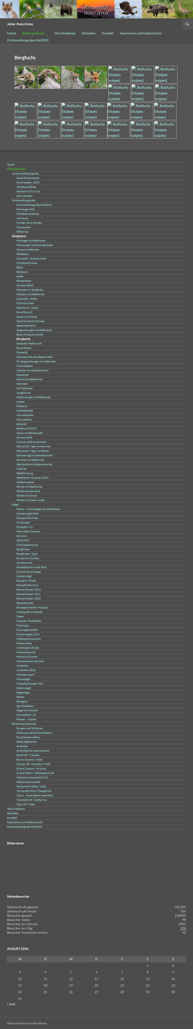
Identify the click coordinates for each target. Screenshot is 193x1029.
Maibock (21, 406)
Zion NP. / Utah (25, 804)
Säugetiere (19, 236)
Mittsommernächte (28, 782)
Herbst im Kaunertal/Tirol (32, 777)
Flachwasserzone (27, 545)
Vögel (15, 504)
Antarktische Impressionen (33, 750)
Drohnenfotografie (23, 200)
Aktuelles (89, 33)
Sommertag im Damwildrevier (34, 455)
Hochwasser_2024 (28, 182)
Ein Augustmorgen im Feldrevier (36, 361)
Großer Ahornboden (29, 222)
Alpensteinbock (26, 325)
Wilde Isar (22, 231)
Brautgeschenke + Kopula (32, 607)
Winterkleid (23, 281)
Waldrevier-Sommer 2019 (32, 477)
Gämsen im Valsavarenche (32, 370)
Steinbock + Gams (27, 307)
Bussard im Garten (27, 558)
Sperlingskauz (25, 706)
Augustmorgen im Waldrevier (34, 330)
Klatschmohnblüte (27, 178)
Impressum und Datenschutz (141, 33)
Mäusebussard (25, 674)
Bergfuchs (23, 339)
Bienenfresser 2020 (28, 598)
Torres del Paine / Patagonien (34, 791)
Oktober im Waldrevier (30, 294)
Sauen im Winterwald (29, 433)
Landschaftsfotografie (25, 173)
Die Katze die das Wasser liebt (34, 357)
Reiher (20, 697)
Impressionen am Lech (30, 661)
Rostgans (22, 701)
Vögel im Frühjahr (27, 710)
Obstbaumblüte (26, 187)
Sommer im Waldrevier (30, 460)
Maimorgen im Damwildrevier (34, 245)
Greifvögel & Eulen (27, 647)
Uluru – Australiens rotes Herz (35, 795)
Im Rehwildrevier (27, 263)
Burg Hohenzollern (28, 737)
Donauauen (23, 227)
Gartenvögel (24, 576)
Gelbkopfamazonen (28, 638)
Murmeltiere (24, 419)
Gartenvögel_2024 (28, 634)
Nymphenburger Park (29, 683)
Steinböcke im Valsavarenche (34, 464)
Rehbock (22, 272)
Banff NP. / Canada (27, 755)
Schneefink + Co (26, 715)
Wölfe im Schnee (26, 495)
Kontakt (108, 33)
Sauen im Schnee (26, 316)
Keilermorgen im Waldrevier (33, 397)
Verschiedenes (65, 33)
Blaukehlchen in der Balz (31, 567)
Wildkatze (22, 254)
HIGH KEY (23, 540)
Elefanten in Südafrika (29, 290)
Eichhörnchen (25, 303)
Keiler (20, 276)
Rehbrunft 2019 (26, 428)
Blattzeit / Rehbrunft (29, 343)
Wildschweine (25, 482)
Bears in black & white (29, 334)
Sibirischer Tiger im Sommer (33, 446)
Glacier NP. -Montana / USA (33, 764)
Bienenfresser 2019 (28, 589)
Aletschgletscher (26, 741)
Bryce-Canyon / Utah (29, 759)
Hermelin (22, 383)
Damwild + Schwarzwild (31, 258)
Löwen (20, 401)
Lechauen (22, 218)
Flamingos (22, 625)
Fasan (20, 616)
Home (11, 33)
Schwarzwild (24, 437)
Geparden (22, 375)
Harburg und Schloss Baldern (34, 732)
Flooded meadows (27, 213)
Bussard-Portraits (27, 518)
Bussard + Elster (26, 580)
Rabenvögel (23, 688)
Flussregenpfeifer (27, 630)
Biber (19, 267)
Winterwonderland (28, 491)
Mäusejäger (23, 679)
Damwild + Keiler (26, 298)
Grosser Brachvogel (28, 571)
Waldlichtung (24, 473)
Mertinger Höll (25, 209)
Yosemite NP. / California (31, 800)
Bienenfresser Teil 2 (28, 594)
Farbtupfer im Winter (29, 612)
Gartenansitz (24, 562)
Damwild (22, 352)
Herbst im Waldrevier (29, 379)
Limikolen (22, 665)
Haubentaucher (26, 652)
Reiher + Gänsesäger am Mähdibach (38, 509)
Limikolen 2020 (26, 670)
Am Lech (21, 536)
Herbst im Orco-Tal (28, 191)
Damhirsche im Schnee (30, 321)
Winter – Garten (26, 719)
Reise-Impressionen (24, 723)
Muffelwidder (24, 410)
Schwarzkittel (24, 285)
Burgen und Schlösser (29, 728)
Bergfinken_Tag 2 (27, 553)
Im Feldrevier (24, 388)
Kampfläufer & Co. (27, 585)
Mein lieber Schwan (28, 531)
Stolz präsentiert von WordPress (27, 1023)
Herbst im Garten (27, 656)
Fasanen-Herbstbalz (28, 621)
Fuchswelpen (24, 366)
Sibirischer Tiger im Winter (32, 451)
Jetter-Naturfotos (20, 24)
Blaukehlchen (24, 603)
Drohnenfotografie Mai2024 (27, 40)
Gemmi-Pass (24, 643)
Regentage (22, 692)
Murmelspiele (24, 415)
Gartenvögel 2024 (27, 513)
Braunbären (24, 348)
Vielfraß (21, 468)
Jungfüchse (23, 392)
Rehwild (21, 424)
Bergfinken (23, 549)
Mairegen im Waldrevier (31, 240)
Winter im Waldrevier (29, 486)
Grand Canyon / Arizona (31, 768)
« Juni (11, 1004)
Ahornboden (24, 196)
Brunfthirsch (24, 312)
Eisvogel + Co (24, 527)
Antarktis (22, 746)
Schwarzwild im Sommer (31, 442)
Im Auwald (23, 522)
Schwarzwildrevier (28, 249)
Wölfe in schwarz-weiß (30, 500)
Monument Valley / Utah (31, 786)
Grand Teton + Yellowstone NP (35, 773)
